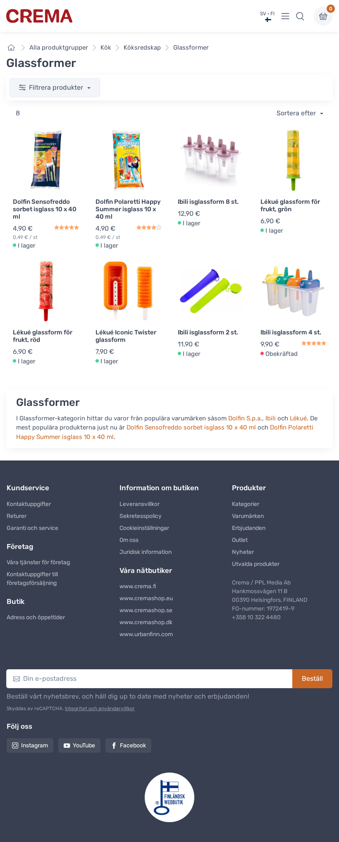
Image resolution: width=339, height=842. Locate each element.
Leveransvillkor (139, 504)
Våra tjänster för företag (38, 562)
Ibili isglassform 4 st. (290, 332)
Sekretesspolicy (140, 516)
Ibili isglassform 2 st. (208, 332)
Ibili (270, 418)
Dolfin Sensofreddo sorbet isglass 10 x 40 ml (44, 209)
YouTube (84, 745)
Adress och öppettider (36, 617)
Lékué (298, 418)
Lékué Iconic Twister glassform (125, 336)
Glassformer (191, 47)
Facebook (133, 745)
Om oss (128, 540)
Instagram (34, 745)
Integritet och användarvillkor (100, 708)
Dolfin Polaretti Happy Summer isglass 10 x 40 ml (128, 209)
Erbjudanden (248, 528)
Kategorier (245, 504)
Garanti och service (32, 528)
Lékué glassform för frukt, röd (42, 336)
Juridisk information (145, 552)
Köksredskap (142, 47)
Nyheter (243, 552)
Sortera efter (297, 113)
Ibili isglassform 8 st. (208, 201)
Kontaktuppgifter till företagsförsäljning (32, 579)
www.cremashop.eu (146, 598)
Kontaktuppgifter (29, 504)
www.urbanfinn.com (146, 634)
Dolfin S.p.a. (245, 418)
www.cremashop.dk (145, 622)
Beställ (312, 678)
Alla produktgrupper (58, 47)
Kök (105, 47)
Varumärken (248, 516)
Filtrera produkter (57, 87)
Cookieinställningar (144, 528)
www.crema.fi (137, 586)
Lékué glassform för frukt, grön (290, 205)
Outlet (240, 540)
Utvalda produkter (255, 564)
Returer (16, 516)
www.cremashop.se (145, 610)
